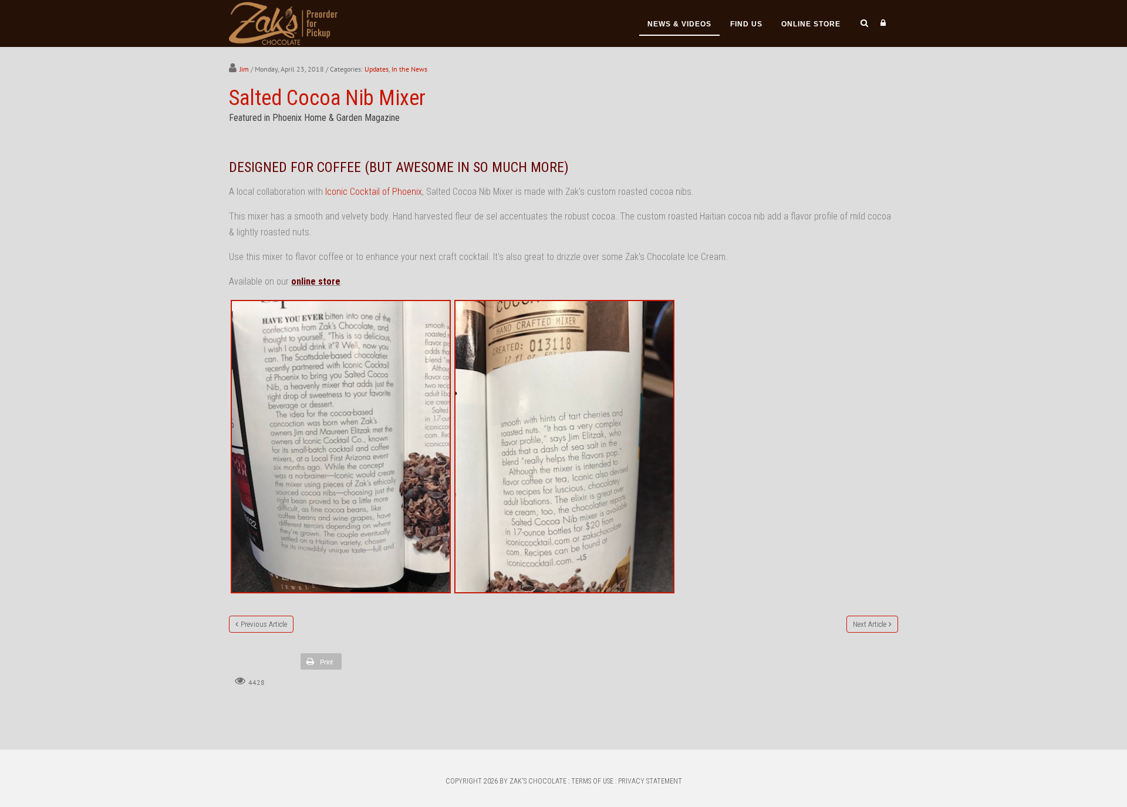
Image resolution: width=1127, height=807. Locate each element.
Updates (377, 69)
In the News (409, 69)
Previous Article (264, 624)
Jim (244, 69)
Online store (811, 24)
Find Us (746, 24)
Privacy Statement (650, 781)
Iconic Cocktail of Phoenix (373, 191)
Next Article (869, 624)
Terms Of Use (592, 781)
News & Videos (679, 24)
